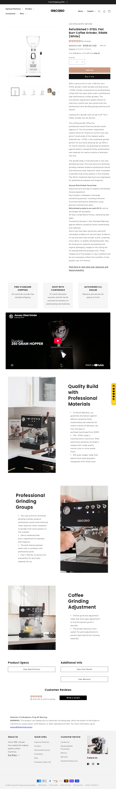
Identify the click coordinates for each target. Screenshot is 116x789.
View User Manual (84, 669)
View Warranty (84, 679)
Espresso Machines (41, 742)
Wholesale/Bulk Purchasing (67, 747)
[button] (14, 9)
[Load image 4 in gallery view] (42, 92)
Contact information (91, 785)
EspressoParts (31, 785)
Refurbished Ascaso (42, 750)
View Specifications (31, 669)
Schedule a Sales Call (42, 762)
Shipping (72, 49)
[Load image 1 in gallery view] (15, 92)
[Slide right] (58, 91)
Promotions (38, 754)
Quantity (72, 57)
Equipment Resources (69, 761)
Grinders (37, 746)
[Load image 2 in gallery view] (24, 92)
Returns (64, 753)
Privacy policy (53, 785)
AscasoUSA (14, 785)
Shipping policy (78, 785)
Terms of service (65, 785)
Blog (36, 758)
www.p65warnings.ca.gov (21, 727)
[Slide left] (8, 91)
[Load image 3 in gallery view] (33, 92)
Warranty (64, 757)
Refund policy (42, 785)
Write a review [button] (73, 698)
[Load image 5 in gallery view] (51, 92)
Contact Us (65, 742)
